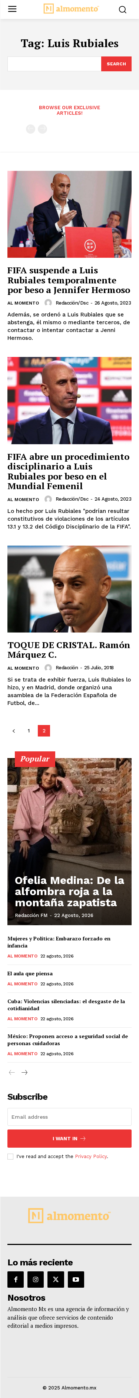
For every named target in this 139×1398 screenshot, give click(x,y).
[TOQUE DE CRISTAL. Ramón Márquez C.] (69, 589)
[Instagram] (35, 1279)
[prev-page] (30, 129)
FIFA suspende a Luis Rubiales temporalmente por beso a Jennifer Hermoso (68, 280)
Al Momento (23, 303)
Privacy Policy (91, 1156)
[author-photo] (49, 302)
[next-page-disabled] (42, 129)
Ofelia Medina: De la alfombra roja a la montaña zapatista (69, 891)
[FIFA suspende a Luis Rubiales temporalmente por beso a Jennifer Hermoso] (69, 214)
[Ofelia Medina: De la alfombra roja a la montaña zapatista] (69, 841)
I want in (65, 1138)
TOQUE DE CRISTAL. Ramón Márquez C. (68, 649)
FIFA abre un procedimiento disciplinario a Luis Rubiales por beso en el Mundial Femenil (68, 471)
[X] (55, 1279)
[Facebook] (15, 1279)
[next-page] (24, 1072)
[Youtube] (76, 1279)
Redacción (67, 667)
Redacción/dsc (72, 303)
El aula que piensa (30, 973)
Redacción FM (31, 915)
